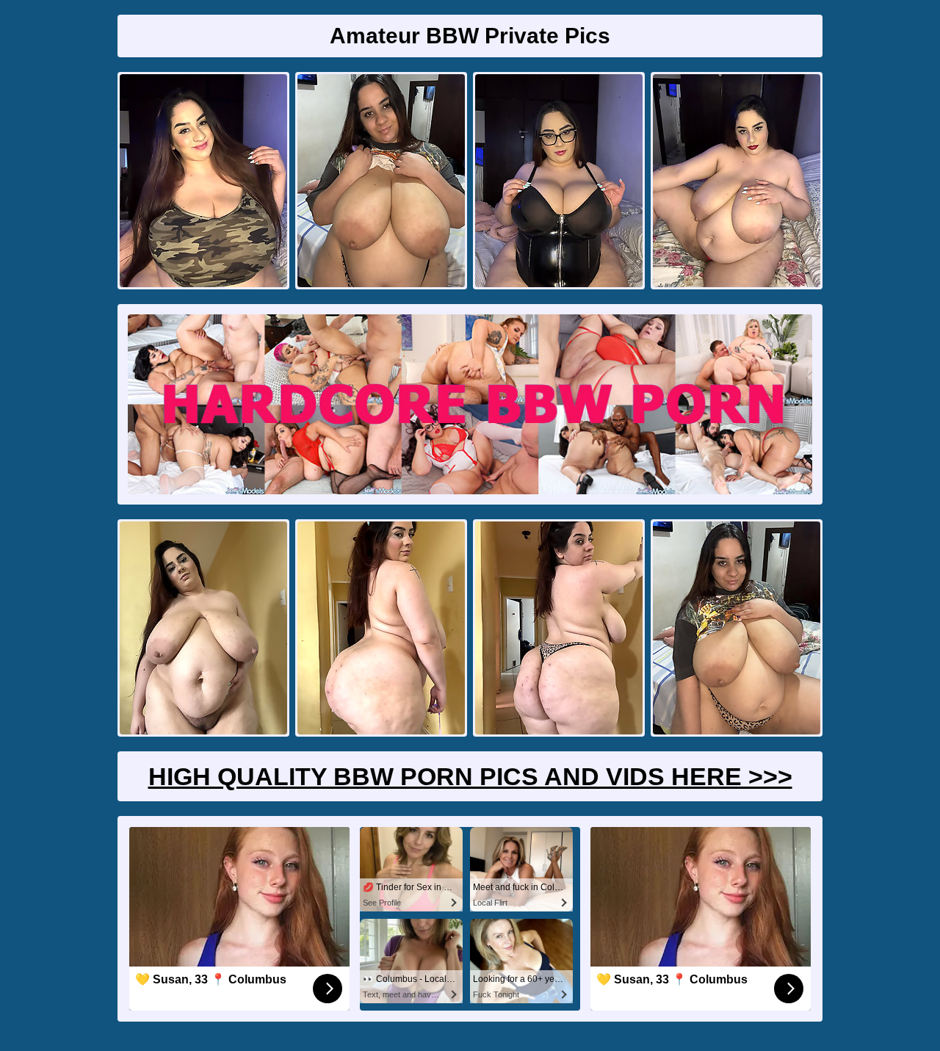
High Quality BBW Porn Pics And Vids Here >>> (470, 776)
